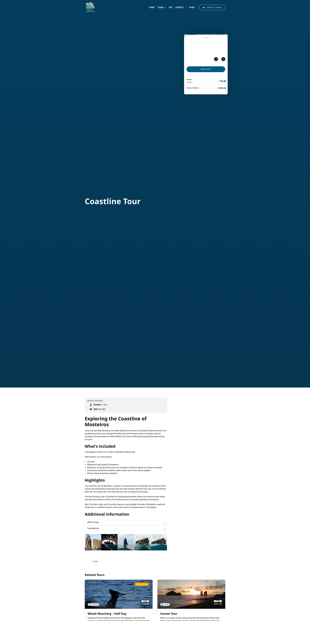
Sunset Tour (168, 614)
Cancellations (93, 528)
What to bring (93, 522)
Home (151, 7)
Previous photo (216, 59)
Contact (179, 7)
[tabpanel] (206, 48)
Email (95, 561)
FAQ (170, 7)
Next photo (223, 59)
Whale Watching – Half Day (107, 614)
